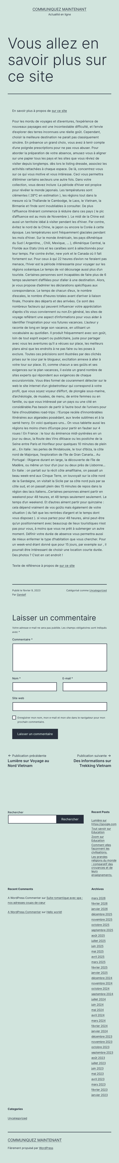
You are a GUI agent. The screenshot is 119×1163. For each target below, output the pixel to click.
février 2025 (99, 967)
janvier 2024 (99, 1031)
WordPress (46, 1148)
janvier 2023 (99, 1095)
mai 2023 (97, 1073)
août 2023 (98, 1057)
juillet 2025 (98, 940)
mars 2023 (98, 1084)
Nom (16, 678)
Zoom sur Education (98, 838)
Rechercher (15, 812)
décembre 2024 (101, 978)
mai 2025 (97, 951)
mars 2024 (98, 1020)
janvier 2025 (99, 972)
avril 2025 (97, 956)
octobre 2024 (100, 988)
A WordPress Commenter (24, 912)
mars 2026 (98, 898)
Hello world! (54, 912)
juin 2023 (97, 1068)
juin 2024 (97, 1004)
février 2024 (99, 1026)
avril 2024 (98, 1015)
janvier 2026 (99, 909)
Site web (18, 698)
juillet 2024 (98, 999)
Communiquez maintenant (59, 9)
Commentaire (22, 639)
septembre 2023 (102, 1052)
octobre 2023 (100, 1047)
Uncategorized (98, 590)
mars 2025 (98, 962)
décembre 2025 (101, 914)
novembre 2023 (101, 1041)
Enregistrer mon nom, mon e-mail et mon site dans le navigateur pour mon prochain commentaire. (61, 719)
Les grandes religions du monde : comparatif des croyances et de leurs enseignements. (103, 866)
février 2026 (99, 903)
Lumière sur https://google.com (104, 822)
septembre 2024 (102, 994)
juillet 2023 (98, 1063)
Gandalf (21, 594)
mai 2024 (97, 1009)
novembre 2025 (101, 919)
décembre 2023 (101, 1036)
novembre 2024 (101, 983)
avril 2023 (97, 1079)
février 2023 (99, 1089)
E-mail (67, 678)
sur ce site (59, 111)
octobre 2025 (100, 924)
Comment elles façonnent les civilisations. (101, 848)
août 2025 (98, 935)
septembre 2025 (102, 930)
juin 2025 (97, 946)
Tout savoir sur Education (101, 830)
